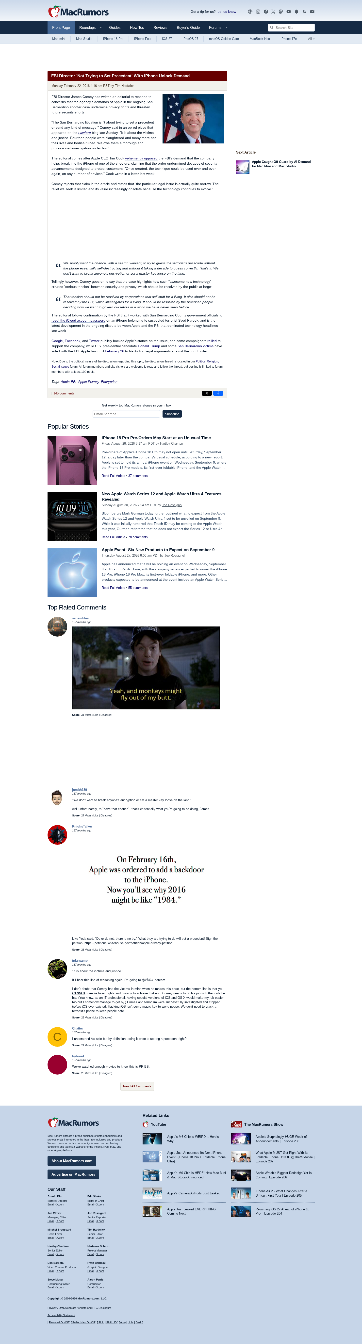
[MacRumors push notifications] (296, 11)
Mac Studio (84, 39)
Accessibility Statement (61, 1315)
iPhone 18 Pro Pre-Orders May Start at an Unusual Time (156, 438)
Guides (115, 27)
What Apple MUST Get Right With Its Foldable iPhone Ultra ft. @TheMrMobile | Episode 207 (285, 1157)
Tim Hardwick (124, 86)
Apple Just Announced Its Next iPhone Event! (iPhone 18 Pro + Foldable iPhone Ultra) (196, 1157)
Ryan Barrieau (96, 1262)
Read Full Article (113, 476)
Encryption (109, 382)
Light (130, 1322)
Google (57, 341)
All (311, 39)
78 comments (138, 537)
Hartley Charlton (171, 443)
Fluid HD (111, 1322)
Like (95, 714)
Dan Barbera (56, 1262)
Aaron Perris (95, 1279)
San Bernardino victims (196, 346)
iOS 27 (167, 39)
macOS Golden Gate (224, 39)
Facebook (72, 341)
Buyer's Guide (188, 27)
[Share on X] (207, 393)
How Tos (137, 27)
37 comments (138, 476)
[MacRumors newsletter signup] (312, 11)
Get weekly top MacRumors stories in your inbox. (137, 405)
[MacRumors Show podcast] (250, 11)
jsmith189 (79, 790)
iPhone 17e (289, 39)
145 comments (64, 393)
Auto (123, 1322)
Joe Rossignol (172, 505)
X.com (60, 1204)
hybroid (78, 1056)
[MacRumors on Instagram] (258, 11)
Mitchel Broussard (59, 1229)
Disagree (105, 714)
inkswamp (80, 960)
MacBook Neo (260, 39)
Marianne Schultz (98, 1246)
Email (51, 1204)
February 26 (114, 351)
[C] (57, 1045)
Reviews (160, 27)
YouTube (158, 1124)
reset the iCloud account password (78, 320)
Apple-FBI (68, 382)
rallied (212, 341)
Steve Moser (55, 1279)
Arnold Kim (55, 1196)
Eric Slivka (94, 1196)
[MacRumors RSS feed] (304, 11)
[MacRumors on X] (273, 11)
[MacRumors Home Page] (78, 11)
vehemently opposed (141, 158)
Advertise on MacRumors (73, 1174)
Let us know (226, 12)
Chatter (77, 1028)
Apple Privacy (88, 382)
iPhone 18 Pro (113, 39)
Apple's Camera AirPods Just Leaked (193, 1193)
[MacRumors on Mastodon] (280, 11)
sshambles (80, 618)
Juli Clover (54, 1213)
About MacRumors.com (71, 1161)
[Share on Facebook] (218, 393)
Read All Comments (137, 1086)
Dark (139, 1322)
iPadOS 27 (190, 39)
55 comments (138, 588)
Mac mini (58, 39)
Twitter (94, 341)
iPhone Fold (142, 39)
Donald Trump (149, 346)
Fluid (101, 1322)
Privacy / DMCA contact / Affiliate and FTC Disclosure (79, 1307)
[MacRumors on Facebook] (265, 11)
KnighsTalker (82, 826)
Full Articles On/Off (83, 1322)
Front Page (61, 27)
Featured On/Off (59, 1322)
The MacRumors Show (263, 1124)
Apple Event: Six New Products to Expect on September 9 (158, 549)
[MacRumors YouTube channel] (288, 11)
